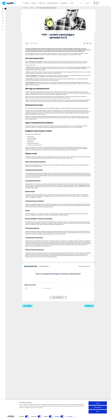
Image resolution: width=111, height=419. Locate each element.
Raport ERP (42, 3)
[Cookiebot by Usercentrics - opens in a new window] (11, 416)
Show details (69, 416)
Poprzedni (28, 305)
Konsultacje (64, 3)
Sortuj (80, 266)
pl (88, 3)
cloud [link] (82, 67)
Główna (26, 3)
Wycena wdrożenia (52, 3)
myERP (25, 7)
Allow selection (97, 407)
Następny (88, 305)
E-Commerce (57, 31)
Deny (98, 411)
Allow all (98, 403)
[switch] (39, 416)
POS (61, 31)
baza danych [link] (82, 185)
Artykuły (34, 3)
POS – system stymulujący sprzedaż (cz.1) (46, 7)
